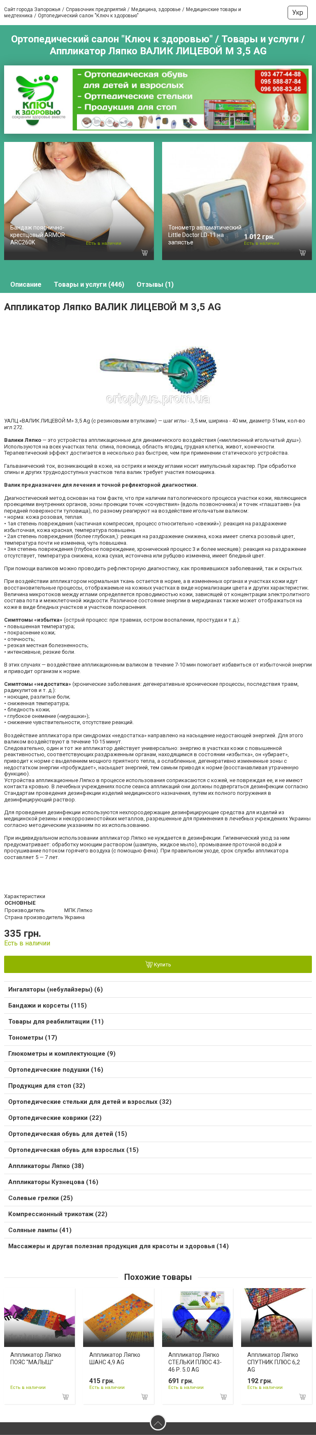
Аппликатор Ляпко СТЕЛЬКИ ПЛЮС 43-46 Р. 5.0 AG (195, 1362)
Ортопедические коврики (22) (55, 1118)
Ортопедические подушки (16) (55, 1069)
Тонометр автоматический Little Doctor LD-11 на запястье (205, 235)
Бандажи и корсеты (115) (47, 1005)
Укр (297, 12)
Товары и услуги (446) (89, 284)
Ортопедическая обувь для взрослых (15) (73, 1150)
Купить (162, 964)
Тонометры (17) (32, 1037)
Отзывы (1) (155, 284)
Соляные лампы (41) (40, 1230)
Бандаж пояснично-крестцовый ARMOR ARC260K (37, 235)
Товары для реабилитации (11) (56, 1021)
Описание (26, 284)
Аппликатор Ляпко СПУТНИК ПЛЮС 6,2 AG (273, 1362)
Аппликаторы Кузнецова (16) (53, 1182)
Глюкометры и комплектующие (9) (62, 1053)
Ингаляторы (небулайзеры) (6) (55, 989)
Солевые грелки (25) (40, 1198)
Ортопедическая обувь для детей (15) (67, 1134)
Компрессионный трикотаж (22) (57, 1214)
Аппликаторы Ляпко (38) (46, 1166)
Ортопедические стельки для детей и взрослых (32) (90, 1101)
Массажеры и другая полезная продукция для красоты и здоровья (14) (118, 1246)
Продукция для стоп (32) (46, 1085)
